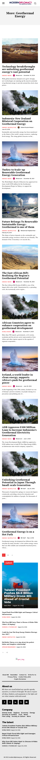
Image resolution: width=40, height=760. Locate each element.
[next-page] (12, 555)
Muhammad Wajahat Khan (28, 230)
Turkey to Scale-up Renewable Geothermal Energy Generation (16, 172)
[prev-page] (3, 652)
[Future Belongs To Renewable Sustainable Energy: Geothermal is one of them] (20, 205)
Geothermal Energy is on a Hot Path (18, 533)
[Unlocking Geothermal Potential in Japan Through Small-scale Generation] (20, 463)
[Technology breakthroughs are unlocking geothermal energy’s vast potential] (20, 50)
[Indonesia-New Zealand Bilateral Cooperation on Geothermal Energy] (20, 102)
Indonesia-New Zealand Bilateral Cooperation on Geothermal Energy (17, 121)
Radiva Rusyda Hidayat (27, 127)
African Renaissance (9, 647)
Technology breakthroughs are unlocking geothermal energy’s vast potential (18, 69)
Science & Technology (9, 627)
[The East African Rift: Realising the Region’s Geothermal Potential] (20, 257)
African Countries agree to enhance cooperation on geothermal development (18, 325)
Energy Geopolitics (9, 127)
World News (6, 331)
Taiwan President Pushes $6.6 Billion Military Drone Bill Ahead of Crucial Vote (18, 596)
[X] (21, 702)
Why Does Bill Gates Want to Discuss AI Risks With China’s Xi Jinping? (19, 742)
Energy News (6, 75)
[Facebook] (4, 702)
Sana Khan (7, 605)
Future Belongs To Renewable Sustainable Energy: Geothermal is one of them (20, 224)
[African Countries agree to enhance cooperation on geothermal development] (20, 306)
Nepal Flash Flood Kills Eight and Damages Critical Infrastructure (18, 734)
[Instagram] (10, 702)
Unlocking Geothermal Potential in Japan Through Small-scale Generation (19, 482)
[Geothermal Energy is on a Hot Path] (20, 515)
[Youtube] (26, 702)
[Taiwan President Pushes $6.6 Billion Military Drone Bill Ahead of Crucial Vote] (20, 585)
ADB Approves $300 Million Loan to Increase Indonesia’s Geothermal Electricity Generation (19, 431)
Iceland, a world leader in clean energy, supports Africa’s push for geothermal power (19, 378)
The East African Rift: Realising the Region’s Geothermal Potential (15, 275)
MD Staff (23, 488)
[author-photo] (14, 75)
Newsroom (19, 75)
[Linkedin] (15, 702)
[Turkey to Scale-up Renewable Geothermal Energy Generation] (20, 153)
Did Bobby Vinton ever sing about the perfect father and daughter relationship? (18, 643)
